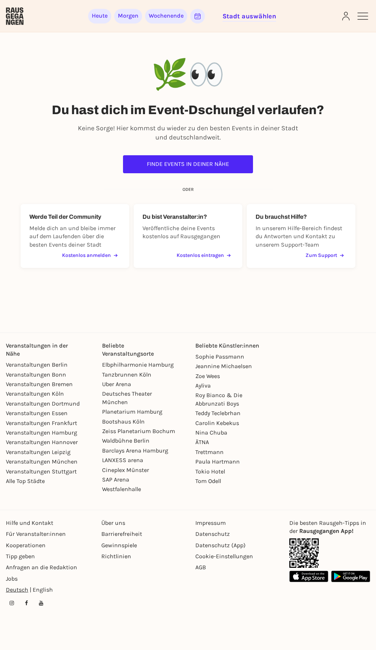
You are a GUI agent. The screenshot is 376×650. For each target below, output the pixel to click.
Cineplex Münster (125, 469)
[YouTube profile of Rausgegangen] (41, 603)
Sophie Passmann (219, 356)
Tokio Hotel (210, 471)
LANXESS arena (122, 460)
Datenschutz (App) (220, 545)
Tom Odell (208, 480)
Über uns (113, 522)
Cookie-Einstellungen (224, 556)
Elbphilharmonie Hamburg (138, 364)
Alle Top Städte (25, 480)
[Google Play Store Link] (350, 576)
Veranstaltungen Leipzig (38, 452)
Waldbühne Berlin (125, 440)
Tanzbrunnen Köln (126, 374)
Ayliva (203, 385)
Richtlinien (116, 556)
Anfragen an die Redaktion (41, 567)
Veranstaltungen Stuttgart (41, 471)
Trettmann (209, 452)
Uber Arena (116, 384)
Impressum (210, 522)
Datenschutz (212, 533)
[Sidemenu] (362, 16)
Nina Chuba (211, 432)
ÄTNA (202, 442)
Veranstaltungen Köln (35, 393)
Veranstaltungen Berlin (37, 364)
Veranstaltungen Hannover (42, 442)
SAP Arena (115, 479)
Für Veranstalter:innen (36, 533)
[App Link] (304, 553)
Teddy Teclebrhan (218, 413)
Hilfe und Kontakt (29, 522)
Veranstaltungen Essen (37, 413)
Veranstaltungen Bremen (39, 384)
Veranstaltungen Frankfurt (41, 423)
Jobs (12, 578)
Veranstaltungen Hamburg (41, 432)
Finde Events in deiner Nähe (188, 163)
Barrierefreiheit (121, 533)
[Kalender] (197, 16)
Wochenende (166, 15)
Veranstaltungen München (41, 461)
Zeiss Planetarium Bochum (138, 431)
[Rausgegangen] (15, 16)
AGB (200, 567)
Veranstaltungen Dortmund (43, 403)
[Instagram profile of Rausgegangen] (12, 603)
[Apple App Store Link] (308, 576)
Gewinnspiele (119, 545)
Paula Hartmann (217, 461)
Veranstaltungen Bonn (36, 374)
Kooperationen (26, 545)
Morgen (128, 15)
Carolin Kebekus (217, 423)
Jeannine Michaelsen (223, 366)
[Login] (346, 16)
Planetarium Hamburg (132, 411)
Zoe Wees (207, 376)
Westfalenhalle (121, 489)
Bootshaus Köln (123, 421)
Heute (100, 15)
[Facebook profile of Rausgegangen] (26, 603)
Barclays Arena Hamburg (135, 450)
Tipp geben (20, 556)
